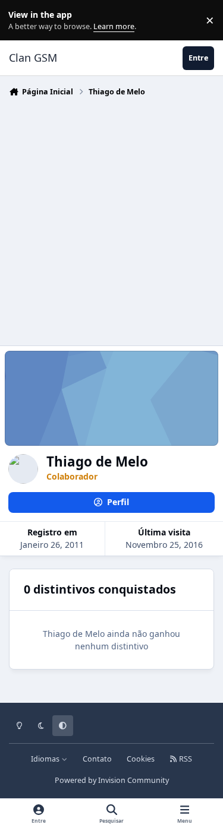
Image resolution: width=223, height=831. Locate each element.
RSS (184, 759)
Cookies (141, 759)
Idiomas (46, 759)
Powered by (112, 780)
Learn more (23, 20)
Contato (97, 759)
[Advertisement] (111, 218)
